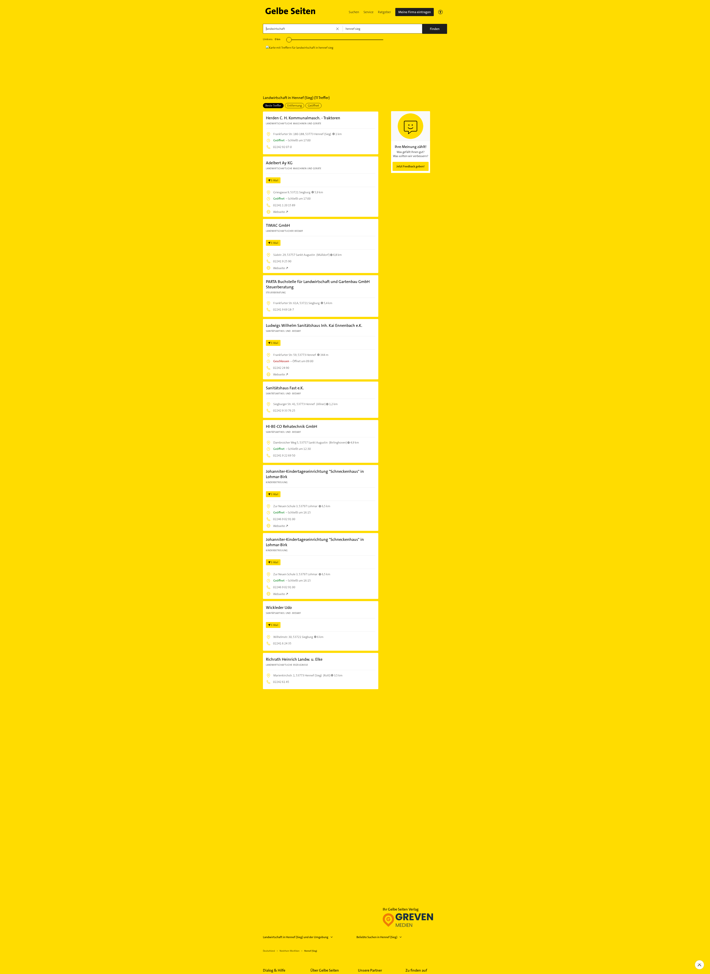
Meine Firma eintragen (414, 12)
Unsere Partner (370, 970)
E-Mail (274, 180)
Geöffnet (313, 105)
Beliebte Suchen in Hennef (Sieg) (376, 937)
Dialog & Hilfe (274, 970)
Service (368, 12)
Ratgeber (384, 12)
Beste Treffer (273, 105)
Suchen (354, 12)
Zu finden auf (416, 970)
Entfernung (294, 105)
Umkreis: (271, 39)
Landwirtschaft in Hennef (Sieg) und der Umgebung (295, 937)
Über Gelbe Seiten (324, 970)
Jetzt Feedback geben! (410, 166)
